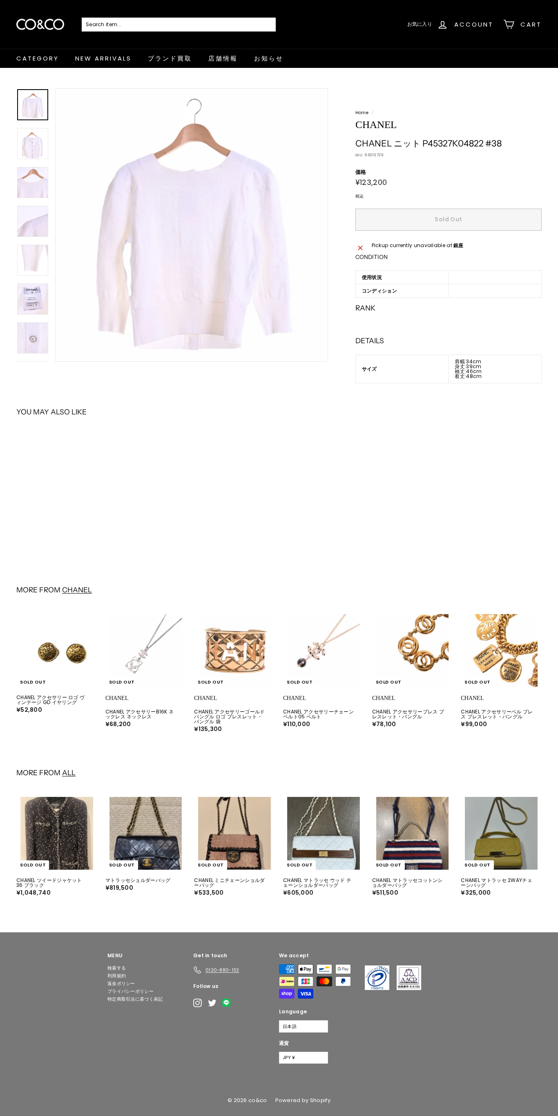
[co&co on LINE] (228, 1002)
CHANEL (77, 589)
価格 (360, 172)
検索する (116, 968)
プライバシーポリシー (130, 991)
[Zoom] (192, 225)
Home (361, 113)
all (69, 772)
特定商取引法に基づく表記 (135, 999)
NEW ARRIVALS (103, 58)
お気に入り (420, 23)
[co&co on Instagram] (197, 1003)
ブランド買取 (170, 58)
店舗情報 (223, 58)
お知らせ (268, 58)
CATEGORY (37, 58)
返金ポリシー (121, 983)
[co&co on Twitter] (212, 1003)
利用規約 (116, 975)
